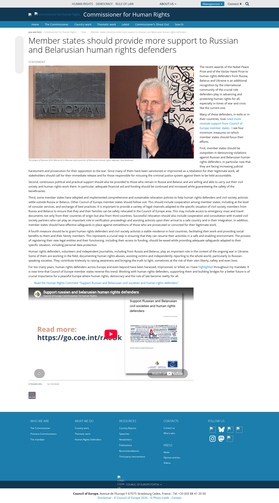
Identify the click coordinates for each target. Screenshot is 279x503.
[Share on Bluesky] (19, 40)
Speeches (124, 433)
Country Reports (127, 428)
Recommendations (129, 451)
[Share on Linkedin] (19, 62)
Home (35, 24)
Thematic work (106, 24)
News (166, 452)
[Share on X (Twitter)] (19, 48)
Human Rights (82, 4)
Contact (176, 498)
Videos (167, 462)
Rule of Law (125, 4)
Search (179, 24)
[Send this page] (19, 69)
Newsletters (125, 439)
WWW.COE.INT (37, 4)
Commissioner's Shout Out (152, 24)
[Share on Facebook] (19, 55)
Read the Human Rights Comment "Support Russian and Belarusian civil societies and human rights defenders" (106, 283)
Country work (82, 24)
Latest (125, 24)
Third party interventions (132, 456)
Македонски (212, 4)
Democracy (104, 4)
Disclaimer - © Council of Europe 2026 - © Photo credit (134, 498)
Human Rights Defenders (88, 439)
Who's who (169, 433)
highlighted (205, 267)
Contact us (169, 428)
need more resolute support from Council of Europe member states (221, 123)
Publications (125, 445)
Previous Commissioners (43, 433)
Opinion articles (172, 457)
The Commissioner (57, 24)
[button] (139, 484)
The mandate (37, 439)
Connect (233, 4)
